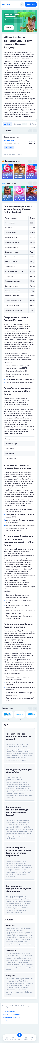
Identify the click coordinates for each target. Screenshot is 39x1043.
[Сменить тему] (22, 4)
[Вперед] (35, 130)
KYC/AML (4, 1020)
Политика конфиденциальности (11, 1017)
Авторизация (31, 4)
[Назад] (30, 130)
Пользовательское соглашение (11, 1014)
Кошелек (8, 27)
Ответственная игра (8, 1011)
